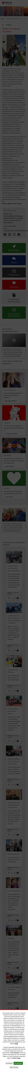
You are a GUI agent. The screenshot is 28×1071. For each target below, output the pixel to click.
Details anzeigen (14, 1067)
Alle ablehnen (9, 1063)
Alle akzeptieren (18, 1063)
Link (17, 1043)
